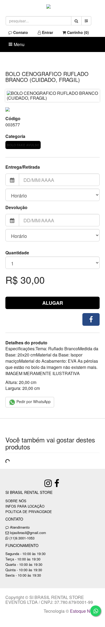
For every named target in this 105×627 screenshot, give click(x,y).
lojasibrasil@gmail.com (28, 532)
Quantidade (17, 252)
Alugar (52, 302)
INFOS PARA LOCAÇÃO (24, 506)
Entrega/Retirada (22, 167)
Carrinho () (77, 32)
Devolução (16, 207)
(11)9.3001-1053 (21, 538)
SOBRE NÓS (15, 500)
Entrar (47, 32)
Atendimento (19, 527)
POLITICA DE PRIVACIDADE (28, 511)
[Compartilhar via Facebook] (91, 319)
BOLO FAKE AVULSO (23, 145)
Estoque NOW (83, 611)
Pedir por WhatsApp (33, 401)
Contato (20, 32)
